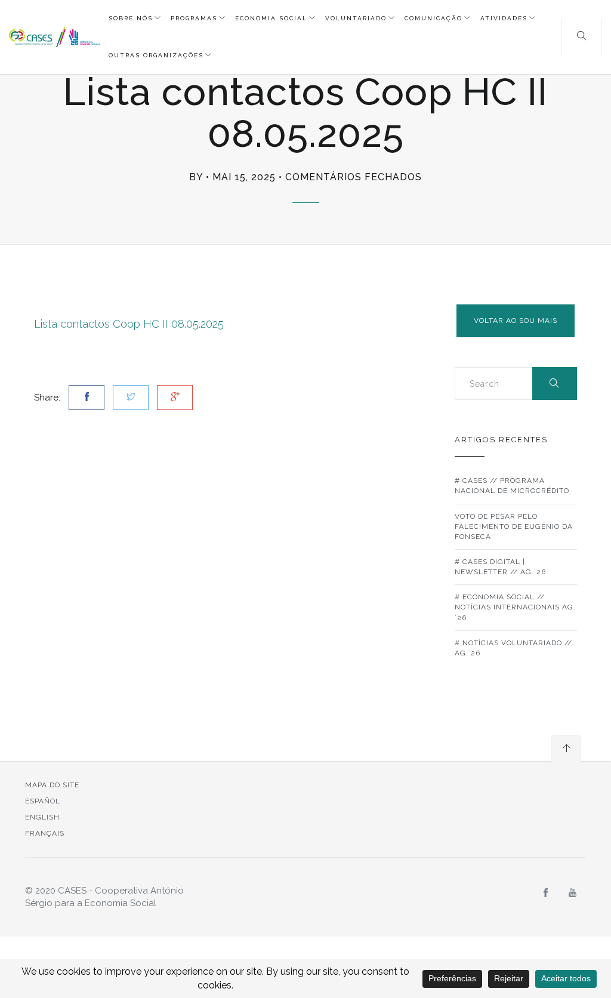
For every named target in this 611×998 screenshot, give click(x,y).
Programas (194, 18)
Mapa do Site (52, 785)
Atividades (503, 18)
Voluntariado (356, 18)
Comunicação (433, 18)
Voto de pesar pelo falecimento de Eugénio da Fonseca (514, 526)
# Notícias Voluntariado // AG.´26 (513, 648)
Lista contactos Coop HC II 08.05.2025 (129, 324)
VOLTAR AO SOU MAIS (515, 320)
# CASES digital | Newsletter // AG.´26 (500, 566)
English (42, 817)
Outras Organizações (156, 55)
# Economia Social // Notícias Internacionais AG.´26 (515, 607)
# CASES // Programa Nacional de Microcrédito (512, 485)
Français (44, 833)
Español (42, 801)
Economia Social (271, 18)
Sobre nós (131, 18)
